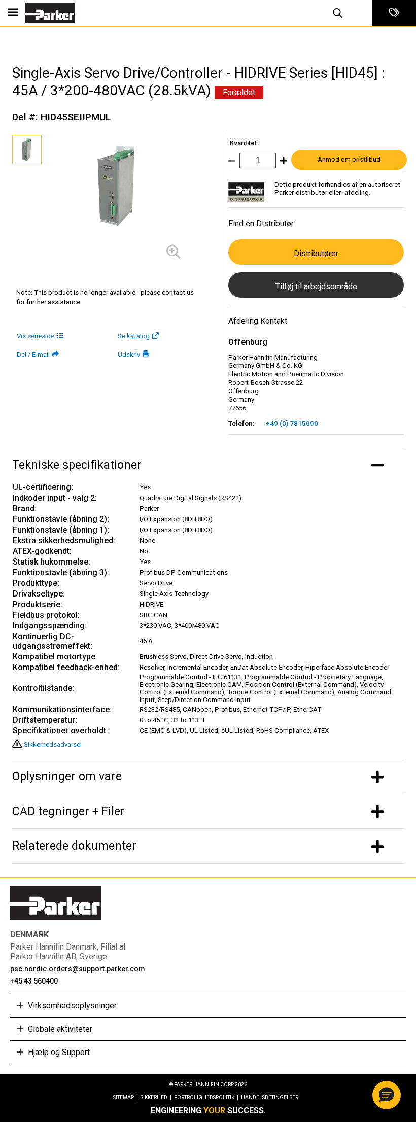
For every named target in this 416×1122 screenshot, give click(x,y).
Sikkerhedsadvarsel (53, 744)
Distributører (316, 253)
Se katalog (134, 336)
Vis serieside (35, 336)
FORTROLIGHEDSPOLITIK (206, 1097)
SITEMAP (125, 1097)
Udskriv (129, 354)
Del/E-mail (33, 354)
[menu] (13, 13)
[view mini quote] (394, 13)
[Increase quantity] (281, 163)
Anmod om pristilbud (349, 159)
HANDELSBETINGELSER (269, 1097)
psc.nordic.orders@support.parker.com (77, 969)
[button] (386, 1095)
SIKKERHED (156, 1097)
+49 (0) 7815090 (292, 423)
